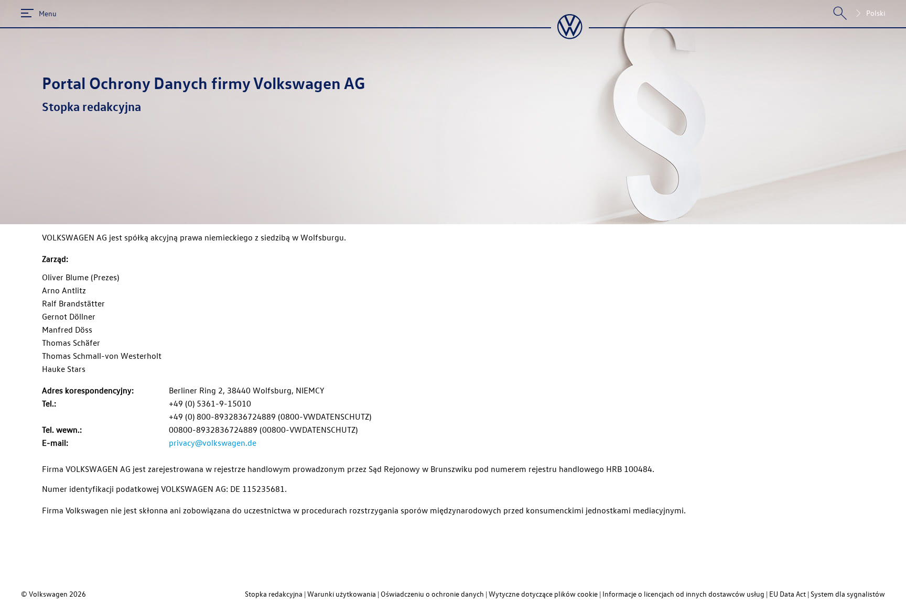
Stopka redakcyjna (274, 594)
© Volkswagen (45, 594)
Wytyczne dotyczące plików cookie (543, 594)
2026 (77, 594)
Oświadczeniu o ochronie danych (432, 594)
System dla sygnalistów (848, 594)
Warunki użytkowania (341, 594)
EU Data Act (787, 594)
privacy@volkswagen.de (212, 442)
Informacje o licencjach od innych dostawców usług (683, 594)
